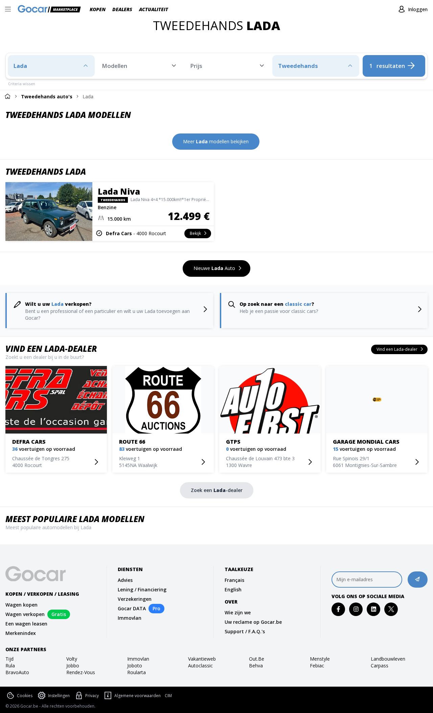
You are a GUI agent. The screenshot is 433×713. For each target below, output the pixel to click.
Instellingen (59, 695)
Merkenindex (20, 633)
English (233, 589)
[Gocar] (51, 9)
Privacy (92, 695)
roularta (136, 672)
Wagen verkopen (25, 614)
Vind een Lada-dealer (51, 348)
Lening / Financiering (142, 589)
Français (234, 580)
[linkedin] (374, 609)
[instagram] (356, 609)
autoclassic (200, 665)
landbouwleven (388, 659)
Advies (125, 580)
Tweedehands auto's (46, 96)
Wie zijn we (238, 612)
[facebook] (338, 609)
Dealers (122, 9)
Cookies (24, 695)
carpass (379, 665)
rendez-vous (80, 672)
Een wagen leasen (26, 623)
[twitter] (391, 609)
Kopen (98, 9)
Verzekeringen (135, 599)
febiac (317, 665)
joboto (134, 665)
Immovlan (129, 618)
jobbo (72, 665)
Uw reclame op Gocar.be (253, 622)
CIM (168, 695)
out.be (256, 659)
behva (256, 665)
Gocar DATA (132, 608)
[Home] (7, 96)
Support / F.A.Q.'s (245, 631)
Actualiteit (153, 9)
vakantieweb (202, 659)
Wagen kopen (21, 604)
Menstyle (320, 659)
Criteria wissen (21, 83)
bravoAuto (17, 672)
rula (10, 665)
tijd (9, 659)
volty (71, 659)
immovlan (138, 659)
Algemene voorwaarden (137, 695)
